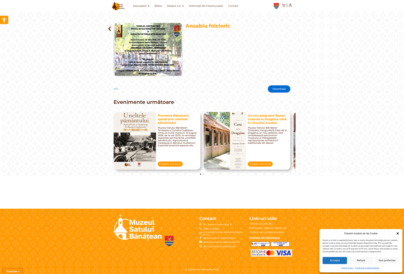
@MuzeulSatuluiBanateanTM (221, 242)
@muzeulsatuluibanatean (219, 246)
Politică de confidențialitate (367, 268)
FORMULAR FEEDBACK (265, 237)
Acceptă (335, 260)
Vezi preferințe (386, 260)
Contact (233, 5)
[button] (4, 20)
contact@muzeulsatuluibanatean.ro (222, 233)
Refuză (361, 260)
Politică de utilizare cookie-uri (268, 228)
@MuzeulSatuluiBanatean (219, 237)
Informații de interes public (206, 5)
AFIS (116, 89)
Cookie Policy (347, 268)
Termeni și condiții (261, 223)
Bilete (158, 5)
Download (279, 88)
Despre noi (174, 5)
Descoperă (139, 5)
